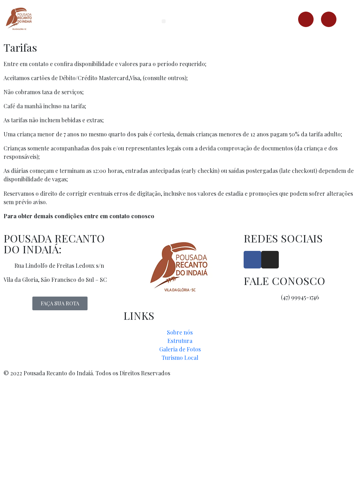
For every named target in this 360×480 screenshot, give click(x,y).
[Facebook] (306, 19)
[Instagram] (328, 19)
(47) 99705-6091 (300, 318)
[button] (164, 21)
